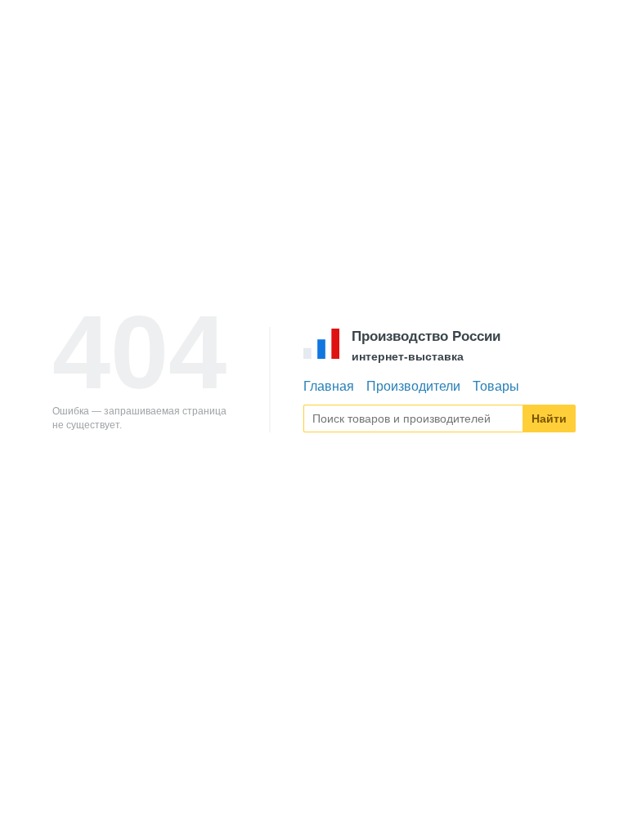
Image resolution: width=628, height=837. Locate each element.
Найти (549, 418)
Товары (496, 386)
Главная (328, 386)
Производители (413, 386)
